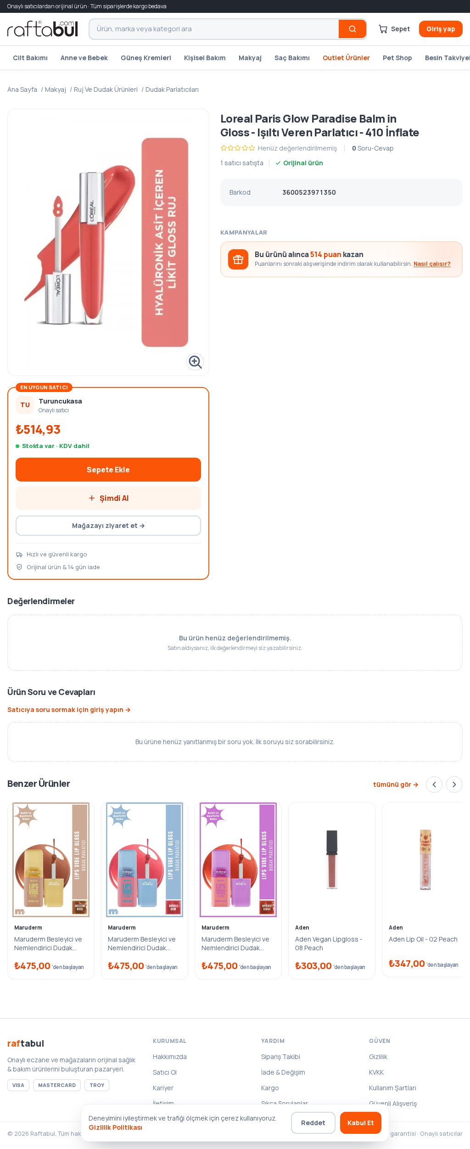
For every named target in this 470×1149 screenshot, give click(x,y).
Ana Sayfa (22, 89)
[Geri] (434, 784)
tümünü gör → (396, 784)
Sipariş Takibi (280, 1056)
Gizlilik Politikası (115, 1127)
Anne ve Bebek (84, 57)
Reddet (313, 1122)
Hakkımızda (170, 1056)
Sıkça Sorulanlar (284, 1103)
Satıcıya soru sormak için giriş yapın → (69, 709)
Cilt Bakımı (30, 57)
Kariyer (163, 1087)
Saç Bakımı (292, 57)
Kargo (270, 1087)
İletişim (163, 1103)
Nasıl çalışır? (432, 264)
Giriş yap (440, 28)
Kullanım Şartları (392, 1087)
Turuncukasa (60, 400)
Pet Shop (397, 57)
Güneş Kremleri (146, 57)
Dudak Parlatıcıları (172, 89)
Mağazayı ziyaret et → (108, 525)
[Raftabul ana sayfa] (42, 29)
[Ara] (352, 29)
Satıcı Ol (165, 1072)
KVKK (376, 1072)
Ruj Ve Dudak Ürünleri (106, 89)
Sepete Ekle (108, 470)
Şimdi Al (114, 498)
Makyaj (250, 57)
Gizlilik (378, 1056)
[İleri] (454, 784)
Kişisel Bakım (205, 57)
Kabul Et (360, 1122)
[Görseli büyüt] (108, 242)
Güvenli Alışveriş (393, 1103)
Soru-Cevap (373, 148)
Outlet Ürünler (346, 57)
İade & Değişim (283, 1072)
